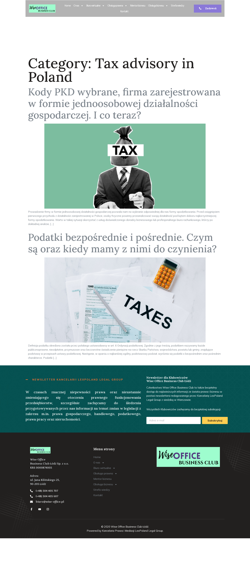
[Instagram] (47, 509)
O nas (76, 5)
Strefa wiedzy (177, 5)
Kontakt (124, 11)
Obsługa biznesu (156, 5)
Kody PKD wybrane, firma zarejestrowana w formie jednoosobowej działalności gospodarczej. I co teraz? (124, 103)
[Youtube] (39, 509)
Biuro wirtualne (93, 5)
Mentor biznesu (137, 5)
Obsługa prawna (115, 5)
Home (67, 5)
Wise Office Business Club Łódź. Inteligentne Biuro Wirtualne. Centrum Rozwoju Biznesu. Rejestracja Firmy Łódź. (122, 36)
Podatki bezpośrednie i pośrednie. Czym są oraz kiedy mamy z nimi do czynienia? (122, 243)
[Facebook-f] (31, 509)
